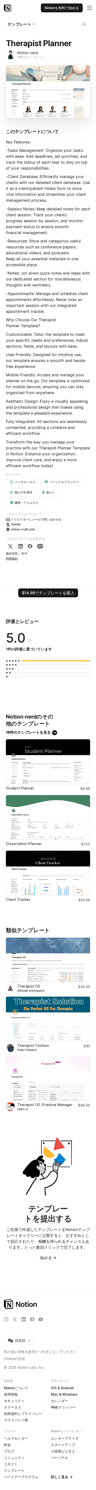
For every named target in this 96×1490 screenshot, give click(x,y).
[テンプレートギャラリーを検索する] (84, 24)
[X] (10, 546)
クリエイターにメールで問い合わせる (36, 519)
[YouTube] (40, 1319)
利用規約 (12, 558)
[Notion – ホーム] (48, 1304)
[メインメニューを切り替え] (89, 7)
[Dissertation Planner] (48, 817)
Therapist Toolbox (33, 1045)
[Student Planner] (48, 761)
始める (48, 1257)
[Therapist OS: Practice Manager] (48, 1078)
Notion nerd (27, 52)
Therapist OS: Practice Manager (45, 1104)
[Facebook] (30, 546)
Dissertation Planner (24, 843)
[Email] (40, 546)
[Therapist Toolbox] (48, 1019)
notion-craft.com (23, 529)
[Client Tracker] (48, 873)
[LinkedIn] (20, 546)
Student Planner (20, 788)
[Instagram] (6, 1319)
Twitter (16, 524)
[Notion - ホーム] (8, 8)
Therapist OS (28, 986)
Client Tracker (18, 899)
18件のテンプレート (30, 57)
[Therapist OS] (48, 960)
